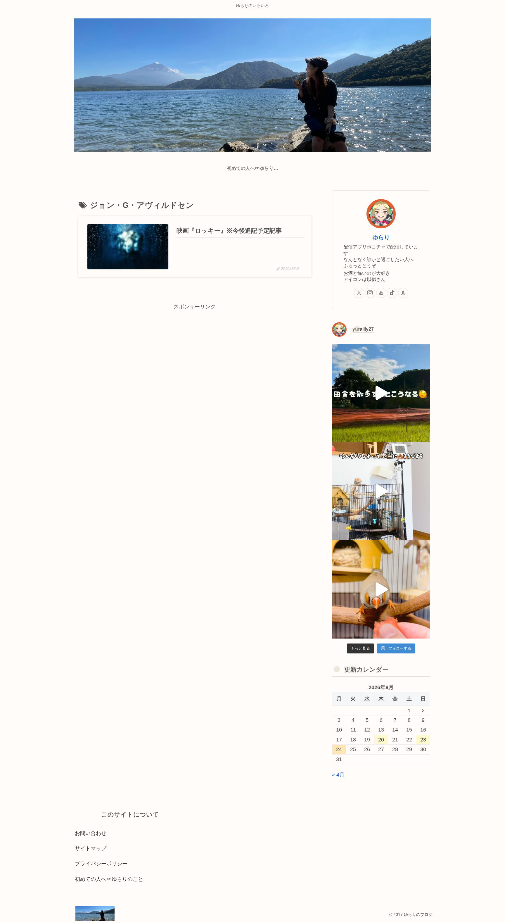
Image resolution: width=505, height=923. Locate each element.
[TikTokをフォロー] (392, 293)
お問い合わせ (90, 833)
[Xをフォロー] (359, 293)
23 (423, 740)
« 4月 (338, 775)
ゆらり (381, 237)
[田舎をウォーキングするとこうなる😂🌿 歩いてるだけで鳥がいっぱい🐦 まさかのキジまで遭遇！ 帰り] (381, 393)
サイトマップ (90, 848)
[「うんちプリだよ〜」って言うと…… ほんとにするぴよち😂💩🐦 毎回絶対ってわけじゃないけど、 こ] (381, 491)
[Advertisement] (195, 352)
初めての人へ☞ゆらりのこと (109, 879)
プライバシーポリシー (101, 864)
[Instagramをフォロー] (370, 293)
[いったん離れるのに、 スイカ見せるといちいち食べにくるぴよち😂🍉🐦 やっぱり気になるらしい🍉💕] (381, 589)
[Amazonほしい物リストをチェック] (403, 293)
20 (381, 740)
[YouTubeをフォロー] (381, 293)
